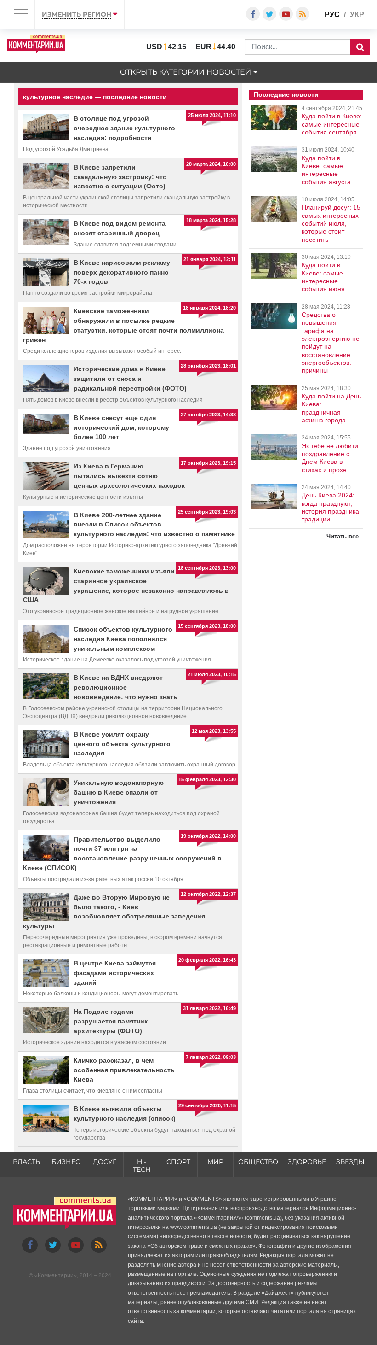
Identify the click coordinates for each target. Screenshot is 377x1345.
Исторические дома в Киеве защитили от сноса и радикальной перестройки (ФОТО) (130, 378)
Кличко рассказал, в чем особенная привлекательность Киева (124, 1070)
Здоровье (307, 1162)
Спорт (178, 1162)
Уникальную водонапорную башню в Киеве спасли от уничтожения (119, 792)
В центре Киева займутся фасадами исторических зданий (115, 972)
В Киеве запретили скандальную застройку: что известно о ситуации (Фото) (120, 177)
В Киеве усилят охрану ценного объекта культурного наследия (122, 744)
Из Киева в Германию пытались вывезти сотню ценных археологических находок (129, 475)
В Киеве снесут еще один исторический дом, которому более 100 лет (121, 427)
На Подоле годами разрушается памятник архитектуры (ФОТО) (111, 1021)
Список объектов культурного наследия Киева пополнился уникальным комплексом (123, 639)
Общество (258, 1162)
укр (357, 14)
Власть (26, 1162)
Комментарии (56, 1275)
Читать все (342, 536)
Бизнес (65, 1162)
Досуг (104, 1162)
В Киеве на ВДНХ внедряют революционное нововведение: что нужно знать (125, 687)
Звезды (350, 1162)
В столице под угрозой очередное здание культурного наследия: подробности (124, 128)
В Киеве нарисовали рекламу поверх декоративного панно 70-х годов (122, 272)
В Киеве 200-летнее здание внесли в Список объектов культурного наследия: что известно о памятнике (154, 524)
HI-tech (141, 1166)
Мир (215, 1162)
